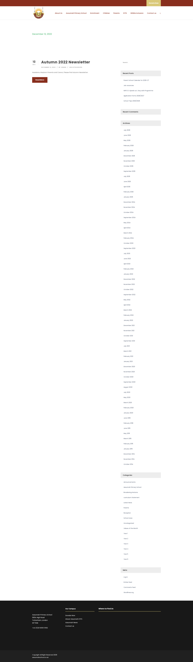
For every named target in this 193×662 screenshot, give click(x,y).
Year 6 (126, 559)
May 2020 (127, 397)
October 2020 (128, 377)
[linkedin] (149, 655)
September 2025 (129, 171)
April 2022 (127, 305)
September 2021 (129, 341)
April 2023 (127, 264)
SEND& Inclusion (136, 13)
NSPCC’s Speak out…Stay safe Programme (138, 91)
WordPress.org (129, 592)
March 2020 (128, 403)
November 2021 (129, 331)
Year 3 (126, 544)
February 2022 (128, 315)
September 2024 (130, 218)
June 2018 (127, 418)
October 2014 (128, 464)
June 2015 (127, 428)
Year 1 (126, 533)
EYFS (125, 13)
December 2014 (129, 454)
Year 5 (126, 554)
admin (63, 67)
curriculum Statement (131, 497)
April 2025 (127, 187)
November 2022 (129, 284)
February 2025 (128, 192)
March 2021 (127, 351)
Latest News (128, 503)
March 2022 (128, 310)
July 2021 (127, 346)
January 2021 (128, 361)
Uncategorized (75, 67)
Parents (116, 13)
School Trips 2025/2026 (132, 101)
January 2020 (128, 413)
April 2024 (127, 228)
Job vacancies (129, 85)
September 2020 (129, 382)
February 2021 (128, 356)
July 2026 (127, 130)
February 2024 (129, 238)
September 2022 (129, 295)
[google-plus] (146, 655)
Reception (127, 513)
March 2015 (127, 439)
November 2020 (129, 372)
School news (128, 518)
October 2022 (128, 289)
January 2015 (128, 449)
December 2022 (129, 279)
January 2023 (128, 274)
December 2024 (129, 202)
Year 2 (126, 539)
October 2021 (128, 336)
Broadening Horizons (131, 492)
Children (106, 13)
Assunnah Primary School (76, 13)
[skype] (153, 655)
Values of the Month (131, 528)
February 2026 (129, 146)
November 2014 (129, 459)
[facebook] (142, 655)
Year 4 (126, 549)
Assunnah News (71, 622)
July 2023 (127, 253)
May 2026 (127, 140)
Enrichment (94, 13)
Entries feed (128, 582)
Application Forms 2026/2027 (134, 96)
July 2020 (127, 392)
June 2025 (127, 182)
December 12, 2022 (48, 67)
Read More (39, 80)
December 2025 (129, 156)
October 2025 (128, 166)
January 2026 (128, 151)
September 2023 (129, 248)
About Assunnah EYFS (73, 619)
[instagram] (160, 655)
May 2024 (127, 223)
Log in (126, 577)
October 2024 (128, 212)
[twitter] (156, 655)
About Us (58, 13)
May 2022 (127, 300)
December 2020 (129, 367)
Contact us (151, 13)
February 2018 (128, 423)
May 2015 (127, 433)
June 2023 (127, 259)
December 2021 (129, 325)
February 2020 (129, 408)
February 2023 (128, 269)
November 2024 (129, 207)
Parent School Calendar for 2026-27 (136, 80)
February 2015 (128, 444)
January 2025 (128, 197)
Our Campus (70, 609)
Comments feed (130, 587)
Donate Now (154, 3)
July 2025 (127, 176)
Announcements (130, 482)
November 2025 (129, 161)
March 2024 (128, 233)
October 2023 (128, 243)
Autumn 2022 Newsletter (65, 62)
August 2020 (128, 387)
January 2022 (128, 320)
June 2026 (127, 135)
